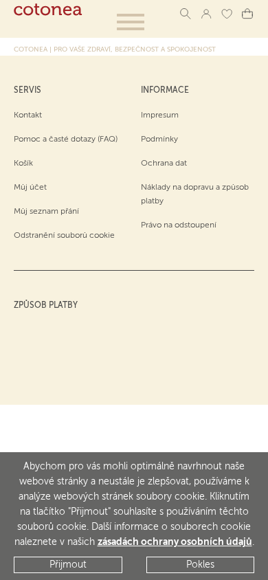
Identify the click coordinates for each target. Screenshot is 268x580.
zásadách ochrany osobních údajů (175, 542)
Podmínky (159, 139)
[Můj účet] (206, 14)
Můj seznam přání (46, 212)
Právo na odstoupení (178, 225)
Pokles (200, 565)
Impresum (160, 115)
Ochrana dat (164, 163)
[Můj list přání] (227, 14)
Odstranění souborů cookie (64, 236)
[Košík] (247, 14)
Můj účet (30, 187)
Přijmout (68, 565)
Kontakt (28, 115)
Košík (23, 163)
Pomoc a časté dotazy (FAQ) (66, 139)
